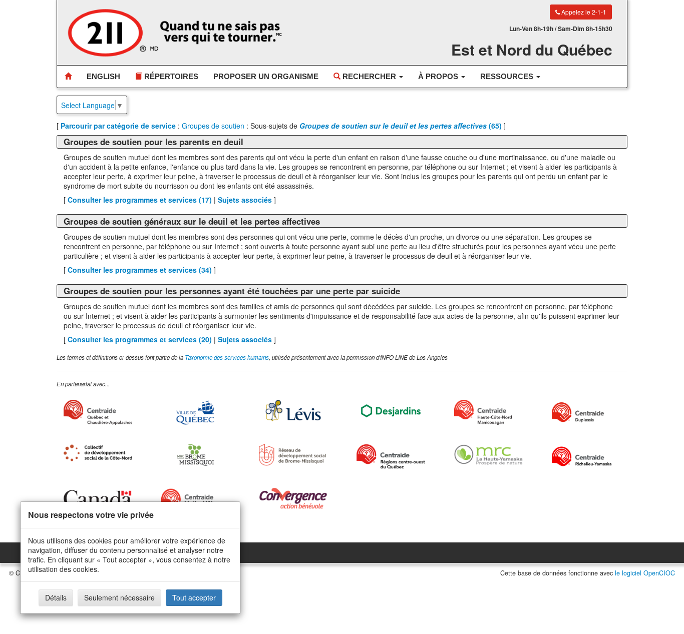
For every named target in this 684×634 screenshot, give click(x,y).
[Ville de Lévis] (293, 410)
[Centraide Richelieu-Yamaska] (586, 456)
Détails (56, 597)
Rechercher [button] (369, 76)
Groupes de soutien (213, 126)
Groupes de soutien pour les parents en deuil (153, 142)
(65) (400, 126)
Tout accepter (194, 597)
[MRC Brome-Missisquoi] (195, 454)
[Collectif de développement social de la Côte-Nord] (98, 453)
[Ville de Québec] (195, 412)
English (103, 76)
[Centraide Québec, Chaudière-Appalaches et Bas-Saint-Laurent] (98, 412)
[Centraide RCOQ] (391, 456)
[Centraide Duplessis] (586, 412)
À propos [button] (439, 76)
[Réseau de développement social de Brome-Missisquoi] (293, 454)
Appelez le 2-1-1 (583, 12)
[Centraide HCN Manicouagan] (488, 412)
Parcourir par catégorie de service (118, 126)
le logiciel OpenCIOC (645, 572)
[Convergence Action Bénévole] (293, 498)
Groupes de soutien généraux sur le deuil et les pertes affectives (192, 221)
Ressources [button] (507, 76)
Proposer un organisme (265, 76)
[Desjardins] (391, 410)
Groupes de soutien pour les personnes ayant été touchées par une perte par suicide (232, 291)
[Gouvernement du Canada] (98, 498)
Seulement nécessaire (119, 597)
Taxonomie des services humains (227, 357)
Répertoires (170, 76)
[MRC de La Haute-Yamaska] (488, 454)
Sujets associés (245, 200)
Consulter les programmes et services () (140, 200)
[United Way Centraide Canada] (195, 499)
